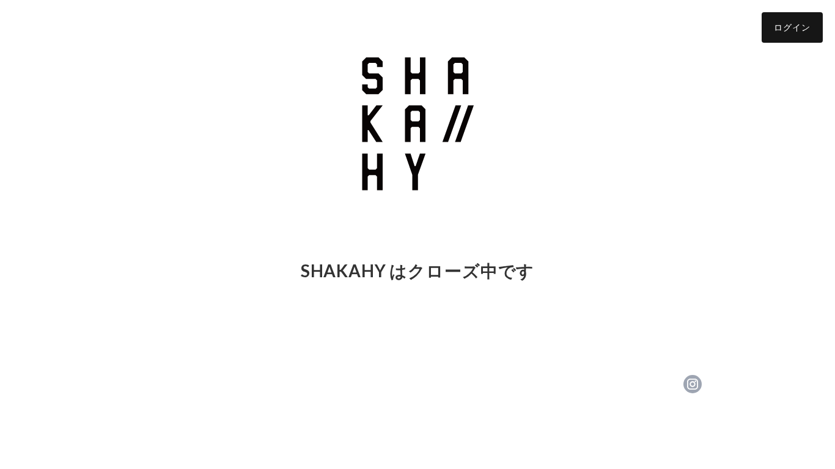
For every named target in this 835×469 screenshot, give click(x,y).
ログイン (792, 27)
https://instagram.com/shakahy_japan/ (692, 384)
